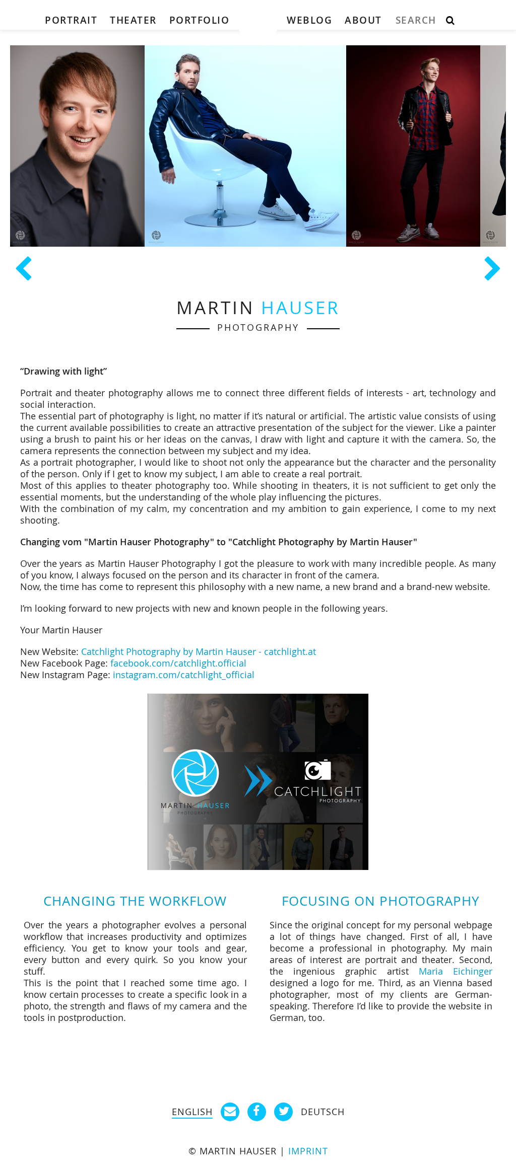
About (363, 20)
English (192, 1112)
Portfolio (199, 20)
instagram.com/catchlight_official (183, 675)
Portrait (71, 20)
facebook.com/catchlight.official (178, 663)
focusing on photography (381, 901)
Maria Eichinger (455, 971)
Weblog (309, 20)
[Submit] (450, 21)
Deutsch (323, 1112)
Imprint (308, 1151)
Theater (133, 20)
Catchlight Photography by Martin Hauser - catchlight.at (198, 651)
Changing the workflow (135, 901)
